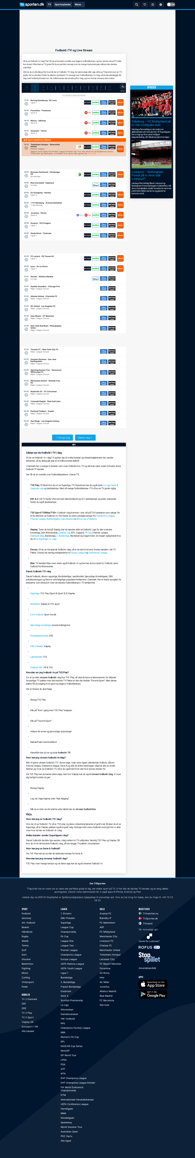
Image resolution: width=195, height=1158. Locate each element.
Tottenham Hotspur (110, 954)
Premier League (38, 519)
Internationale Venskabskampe (77, 1099)
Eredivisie (66, 991)
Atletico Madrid (108, 991)
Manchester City (108, 936)
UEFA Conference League (74, 1104)
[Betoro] (112, 102)
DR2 (24, 1008)
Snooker (26, 959)
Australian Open (69, 1131)
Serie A (114, 485)
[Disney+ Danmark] (95, 184)
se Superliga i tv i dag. (46, 539)
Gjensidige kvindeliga (40, 625)
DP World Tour (68, 1055)
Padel (25, 986)
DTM (63, 1095)
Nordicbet (35, 604)
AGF (102, 927)
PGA (63, 1064)
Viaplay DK (28, 1022)
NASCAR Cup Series (72, 1046)
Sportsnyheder (63, 4)
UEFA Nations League (72, 963)
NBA (63, 1032)
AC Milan (104, 982)
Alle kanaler (28, 1031)
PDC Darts (66, 1136)
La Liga (106, 485)
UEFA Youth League (71, 968)
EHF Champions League (74, 1078)
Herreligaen (67, 1108)
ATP (63, 1069)
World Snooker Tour (71, 1127)
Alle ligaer (66, 1140)
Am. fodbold (28, 922)
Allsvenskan (67, 1009)
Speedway (66, 1122)
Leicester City (107, 959)
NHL (63, 1023)
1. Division (66, 913)
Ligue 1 (64, 973)
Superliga (34, 593)
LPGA (64, 1059)
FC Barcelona (107, 1000)
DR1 (24, 1003)
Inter (102, 977)
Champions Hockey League (75, 1027)
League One (67, 940)
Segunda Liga (36, 488)
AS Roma (104, 973)
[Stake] (103, 102)
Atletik (25, 940)
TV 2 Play (27, 1012)
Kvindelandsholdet (39, 635)
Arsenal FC (105, 913)
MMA (63, 1113)
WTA (63, 1073)
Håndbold (27, 931)
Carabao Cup (64, 532)
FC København (107, 922)
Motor (25, 973)
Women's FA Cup (70, 1037)
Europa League (78, 552)
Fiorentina (105, 968)
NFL (63, 1041)
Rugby (25, 936)
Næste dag (84, 437)
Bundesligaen (53, 519)
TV (49, 4)
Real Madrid (106, 995)
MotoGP (65, 1050)
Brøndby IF (105, 918)
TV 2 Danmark (29, 999)
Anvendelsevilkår (147, 968)
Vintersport (28, 982)
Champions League (105, 515)
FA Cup (88, 532)
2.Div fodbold (36, 614)
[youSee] (95, 102)
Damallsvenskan (69, 1014)
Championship (37, 535)
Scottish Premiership (72, 1000)
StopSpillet (52, 897)
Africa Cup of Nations (86, 519)
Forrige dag (64, 437)
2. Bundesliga (62, 535)
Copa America (67, 519)
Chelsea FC (106, 945)
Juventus (104, 986)
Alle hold (104, 1005)
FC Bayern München (110, 963)
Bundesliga (66, 977)
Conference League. (98, 552)
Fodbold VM (36, 667)
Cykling (26, 977)
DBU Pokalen (36, 646)
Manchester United (110, 950)
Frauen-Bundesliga (71, 986)
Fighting (26, 968)
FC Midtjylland (107, 931)
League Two (67, 945)
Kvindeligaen (67, 1117)
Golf (24, 950)
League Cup (67, 927)
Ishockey (26, 918)
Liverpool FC (106, 940)
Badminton (27, 963)
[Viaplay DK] (87, 102)
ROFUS (42, 897)
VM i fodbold (68, 1018)
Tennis (25, 945)
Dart (24, 954)
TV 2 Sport (28, 1017)
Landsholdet (36, 657)
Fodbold (26, 913)
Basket (25, 927)
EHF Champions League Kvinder (78, 1082)
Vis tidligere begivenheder (74, 95)
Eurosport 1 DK (30, 1026)
